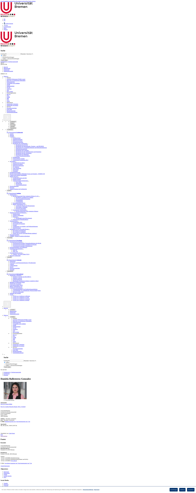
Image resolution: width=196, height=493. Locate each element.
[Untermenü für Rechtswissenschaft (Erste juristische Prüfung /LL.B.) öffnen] (39, 196)
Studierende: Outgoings (12, 104)
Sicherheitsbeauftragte (12, 112)
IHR (8, 98)
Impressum (6, 471)
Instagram (6, 484)
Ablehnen (182, 489)
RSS (2, 434)
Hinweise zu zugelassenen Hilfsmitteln (16, 80)
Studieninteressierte (8, 71)
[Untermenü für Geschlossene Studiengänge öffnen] (27, 210)
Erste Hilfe (9, 109)
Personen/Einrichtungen (8, 57)
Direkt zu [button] (6, 315)
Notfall (5, 474)
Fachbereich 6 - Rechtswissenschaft (9, 61)
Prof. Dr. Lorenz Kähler (6, 404)
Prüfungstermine (11, 82)
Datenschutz (7, 473)
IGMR (8, 97)
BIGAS (8, 94)
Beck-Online (10, 91)
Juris (8, 90)
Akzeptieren (191, 489)
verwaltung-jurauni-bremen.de (18, 463)
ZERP (8, 101)
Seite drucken (4, 436)
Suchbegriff (4, 54)
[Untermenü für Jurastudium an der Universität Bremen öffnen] (29, 229)
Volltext (4, 55)
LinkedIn (6, 486)
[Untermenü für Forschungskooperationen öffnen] (23, 253)
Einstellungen (173, 489)
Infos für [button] (6, 308)
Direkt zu (6, 76)
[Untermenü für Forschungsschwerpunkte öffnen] (22, 242)
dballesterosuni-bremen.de (17, 421)
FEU (8, 95)
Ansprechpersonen (5, 466)
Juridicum (9, 88)
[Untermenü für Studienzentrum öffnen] (18, 221)
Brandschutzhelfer (11, 111)
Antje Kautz (12, 433)
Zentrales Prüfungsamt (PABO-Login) (16, 79)
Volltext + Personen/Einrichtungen (10, 58)
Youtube (6, 483)
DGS (5, 477)
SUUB (8, 87)
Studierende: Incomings (12, 105)
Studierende (6, 69)
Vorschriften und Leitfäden (13, 83)
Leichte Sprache (7, 476)
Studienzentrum (10, 86)
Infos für (6, 67)
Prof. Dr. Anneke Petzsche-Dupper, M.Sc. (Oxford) (13, 406)
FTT (8, 99)
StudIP (8, 84)
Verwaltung (14, 460)
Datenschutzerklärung (88, 489)
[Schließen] (7, 131)
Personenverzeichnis (12, 108)
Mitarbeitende (7, 68)
